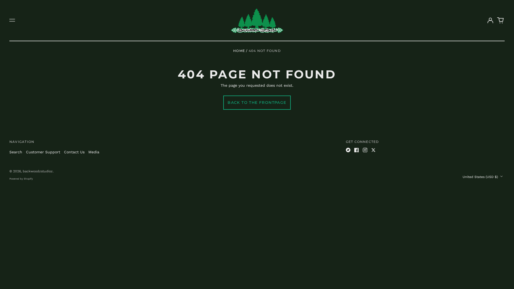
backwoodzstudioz (38, 171)
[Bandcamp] (348, 150)
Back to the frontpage (257, 102)
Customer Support (43, 152)
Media (93, 152)
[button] (500, 20)
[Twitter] (373, 150)
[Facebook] (356, 150)
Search (15, 152)
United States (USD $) (481, 177)
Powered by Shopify (21, 178)
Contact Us (74, 152)
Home (239, 51)
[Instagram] (365, 150)
